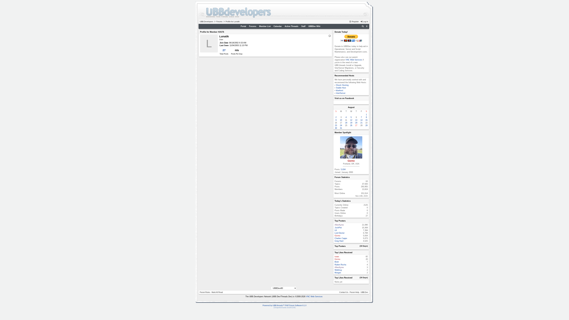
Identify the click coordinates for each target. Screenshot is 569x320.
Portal (243, 26)
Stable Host (341, 88)
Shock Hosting (342, 85)
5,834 (343, 169)
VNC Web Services (354, 60)
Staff (303, 26)
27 (224, 50)
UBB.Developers (206, 22)
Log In (365, 22)
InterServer (340, 93)
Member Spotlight (343, 132)
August (351, 107)
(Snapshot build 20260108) (285, 308)
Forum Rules (205, 292)
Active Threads (291, 26)
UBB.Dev (364, 292)
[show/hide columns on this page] (367, 26)
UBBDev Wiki (314, 26)
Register (355, 22)
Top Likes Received (343, 252)
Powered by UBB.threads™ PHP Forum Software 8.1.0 (284, 305)
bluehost (339, 90)
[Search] (363, 26)
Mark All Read (217, 292)
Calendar (278, 26)
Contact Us (343, 292)
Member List (265, 26)
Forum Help (354, 292)
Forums (219, 22)
